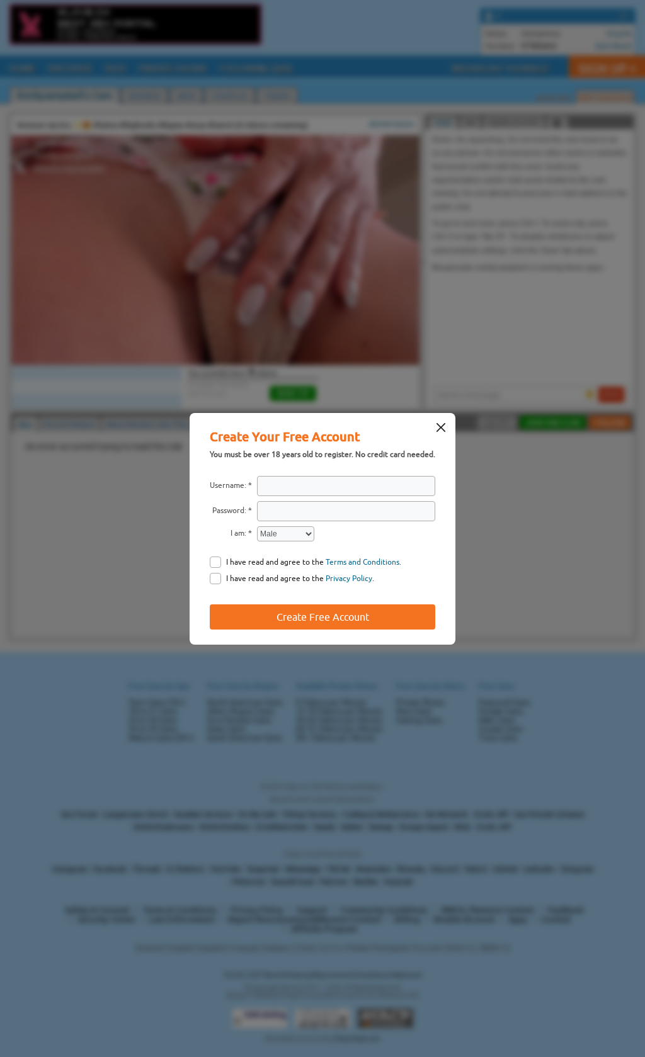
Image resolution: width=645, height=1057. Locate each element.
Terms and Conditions (362, 562)
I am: (238, 533)
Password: (229, 510)
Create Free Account (323, 617)
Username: (228, 485)
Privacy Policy (349, 578)
